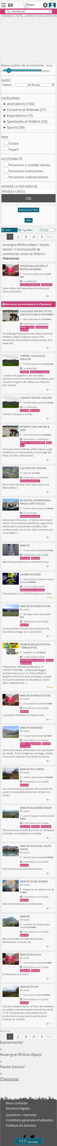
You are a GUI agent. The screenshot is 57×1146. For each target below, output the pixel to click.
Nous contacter (17, 1103)
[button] (28, 211)
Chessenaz (9, 1078)
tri (29, 230)
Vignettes (25, 230)
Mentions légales (18, 1108)
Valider (28, 220)
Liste (6, 230)
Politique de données (21, 1125)
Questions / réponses (21, 1115)
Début (6, 85)
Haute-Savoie (11, 1066)
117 (28, 1141)
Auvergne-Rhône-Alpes (19, 244)
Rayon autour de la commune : (23, 65)
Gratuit (14, 143)
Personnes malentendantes (28, 177)
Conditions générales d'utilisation (29, 1120)
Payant (14, 149)
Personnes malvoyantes (26, 171)
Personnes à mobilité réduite (29, 165)
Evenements (11, 1042)
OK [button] (28, 198)
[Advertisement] (28, 40)
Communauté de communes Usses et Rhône (22, 251)
